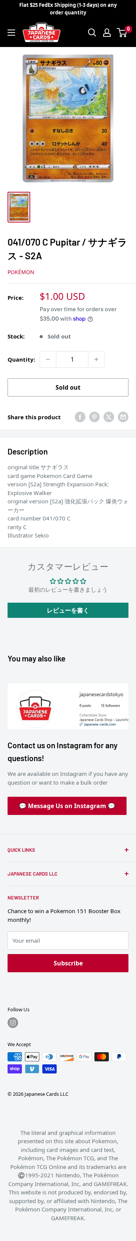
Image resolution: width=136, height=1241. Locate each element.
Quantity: (21, 359)
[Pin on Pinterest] (94, 417)
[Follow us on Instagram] (13, 1022)
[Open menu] (11, 33)
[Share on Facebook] (80, 417)
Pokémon (21, 272)
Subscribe (68, 963)
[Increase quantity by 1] (96, 359)
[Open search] (92, 32)
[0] (122, 32)
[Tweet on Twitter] (109, 417)
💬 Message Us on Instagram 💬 (67, 806)
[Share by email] (123, 417)
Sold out (68, 387)
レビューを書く (68, 610)
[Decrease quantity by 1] (48, 359)
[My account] (107, 32)
